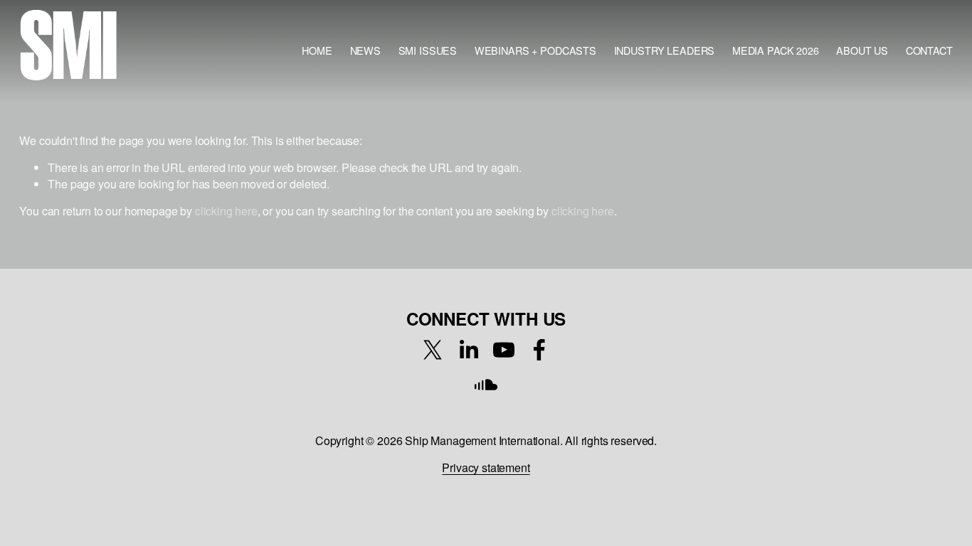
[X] (432, 349)
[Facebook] (539, 349)
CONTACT (929, 50)
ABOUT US (862, 50)
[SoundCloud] (486, 385)
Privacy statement (485, 468)
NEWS (365, 50)
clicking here (226, 211)
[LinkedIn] (468, 349)
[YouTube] (503, 349)
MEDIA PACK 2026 (775, 50)
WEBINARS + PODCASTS (535, 50)
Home (317, 50)
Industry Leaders (664, 50)
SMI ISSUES (428, 50)
